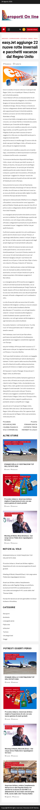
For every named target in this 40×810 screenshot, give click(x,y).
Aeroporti (5, 38)
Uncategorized (8, 635)
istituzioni (23, 38)
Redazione (8, 64)
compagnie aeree (14, 38)
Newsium (26, 808)
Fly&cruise (6, 624)
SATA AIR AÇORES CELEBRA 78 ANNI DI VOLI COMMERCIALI (10, 426)
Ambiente (15, 442)
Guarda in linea (32, 29)
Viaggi (35, 38)
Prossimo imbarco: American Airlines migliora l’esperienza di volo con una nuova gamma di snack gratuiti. (18, 501)
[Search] (20, 29)
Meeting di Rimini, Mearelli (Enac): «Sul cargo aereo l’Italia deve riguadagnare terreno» (18, 538)
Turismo (30, 38)
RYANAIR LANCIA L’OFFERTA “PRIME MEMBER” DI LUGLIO (29, 426)
